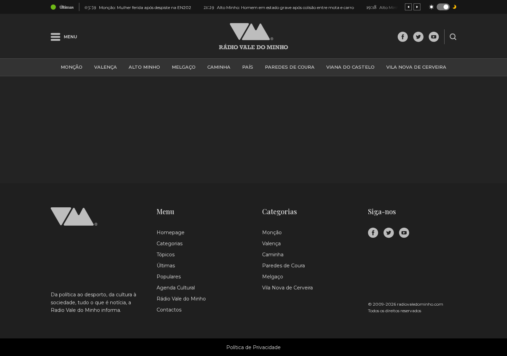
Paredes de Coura (290, 67)
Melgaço (184, 67)
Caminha (218, 67)
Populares (169, 277)
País (247, 67)
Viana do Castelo (350, 67)
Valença (105, 67)
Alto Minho (144, 67)
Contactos (169, 310)
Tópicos (166, 254)
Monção (71, 67)
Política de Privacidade (253, 347)
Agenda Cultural (176, 288)
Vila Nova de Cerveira (416, 67)
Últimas (166, 266)
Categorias (169, 243)
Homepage (171, 232)
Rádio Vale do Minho (181, 299)
